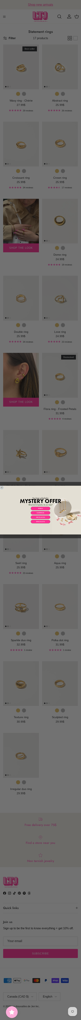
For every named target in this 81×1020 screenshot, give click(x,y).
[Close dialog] (1, 487)
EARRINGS (40, 512)
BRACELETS (40, 521)
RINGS (40, 508)
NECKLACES (40, 517)
